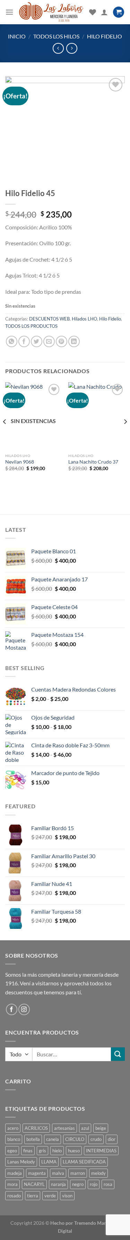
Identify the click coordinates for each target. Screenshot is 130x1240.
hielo (57, 1150)
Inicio (17, 36)
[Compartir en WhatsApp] (11, 341)
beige (100, 1128)
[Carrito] (118, 12)
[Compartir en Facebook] (24, 341)
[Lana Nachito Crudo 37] (96, 416)
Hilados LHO (84, 319)
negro (78, 1184)
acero (12, 1128)
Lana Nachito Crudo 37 (93, 462)
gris (42, 1150)
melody (98, 1173)
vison (67, 1195)
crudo (96, 1139)
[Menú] (9, 11)
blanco (13, 1139)
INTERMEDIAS (101, 1150)
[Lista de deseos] (92, 12)
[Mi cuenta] (104, 12)
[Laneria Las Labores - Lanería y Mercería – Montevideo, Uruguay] (51, 12)
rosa (108, 1184)
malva (58, 1173)
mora (12, 1184)
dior (111, 1139)
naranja (58, 1184)
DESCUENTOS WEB (49, 319)
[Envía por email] (49, 341)
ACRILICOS (36, 1128)
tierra (32, 1195)
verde (50, 1195)
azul (85, 1128)
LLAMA (49, 1161)
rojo (93, 1184)
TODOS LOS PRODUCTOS (31, 326)
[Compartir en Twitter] (36, 341)
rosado (14, 1195)
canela (52, 1139)
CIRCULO (74, 1139)
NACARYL (34, 1184)
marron (77, 1173)
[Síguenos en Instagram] (24, 1009)
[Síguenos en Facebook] (11, 1009)
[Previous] (4, 435)
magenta (37, 1173)
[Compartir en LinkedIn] (74, 341)
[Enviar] (118, 1054)
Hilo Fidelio (104, 36)
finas (28, 1150)
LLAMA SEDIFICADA (84, 1161)
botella (33, 1139)
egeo (12, 1150)
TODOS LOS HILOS (56, 36)
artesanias (64, 1128)
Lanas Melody (21, 1161)
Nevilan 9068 (19, 462)
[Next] (125, 435)
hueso (74, 1150)
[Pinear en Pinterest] (61, 341)
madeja (14, 1173)
